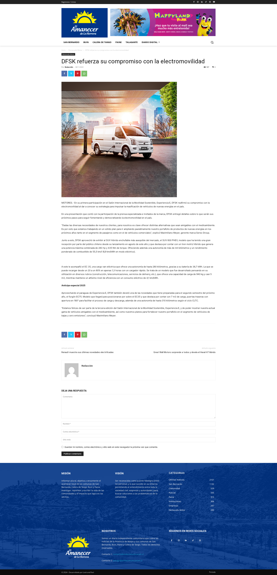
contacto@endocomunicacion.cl (128, 554)
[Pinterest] (78, 73)
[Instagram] (198, 2)
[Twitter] (71, 73)
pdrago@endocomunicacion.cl (127, 560)
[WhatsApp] (84, 73)
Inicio (63, 50)
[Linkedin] (202, 2)
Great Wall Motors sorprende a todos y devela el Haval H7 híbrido (185, 352)
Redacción (69, 67)
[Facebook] (193, 2)
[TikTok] (206, 2)
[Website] (210, 2)
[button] (212, 42)
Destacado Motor (75, 50)
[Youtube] (214, 2)
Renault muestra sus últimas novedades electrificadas (87, 352)
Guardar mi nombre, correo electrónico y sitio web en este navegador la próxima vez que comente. (111, 447)
